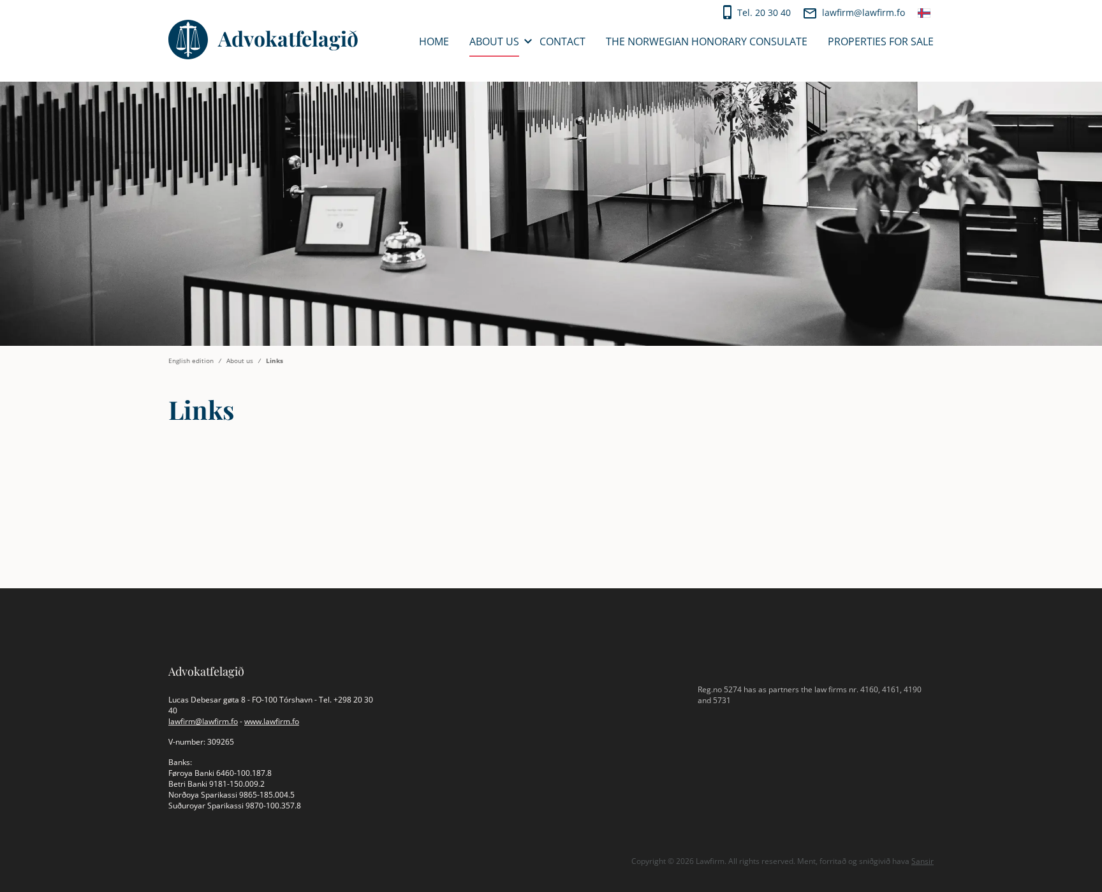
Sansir (922, 861)
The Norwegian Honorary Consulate (706, 41)
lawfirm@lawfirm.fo (863, 12)
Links (274, 360)
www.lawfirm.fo (271, 721)
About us (494, 41)
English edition (191, 360)
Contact (562, 41)
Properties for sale (881, 41)
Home (434, 41)
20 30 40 (773, 12)
